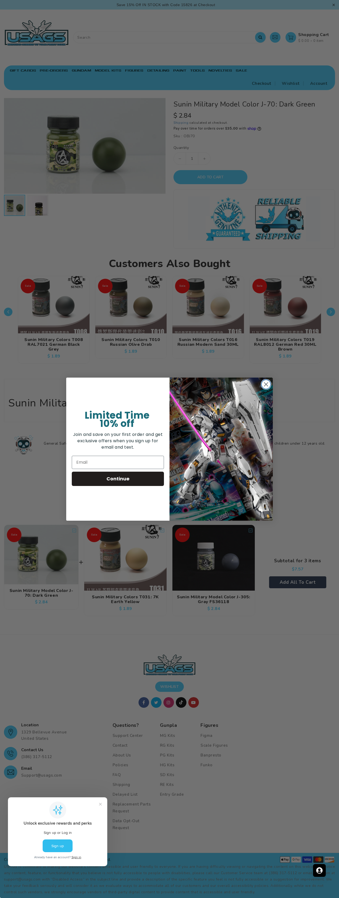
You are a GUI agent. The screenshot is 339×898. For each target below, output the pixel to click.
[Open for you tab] (319, 870)
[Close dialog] (266, 384)
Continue (118, 478)
